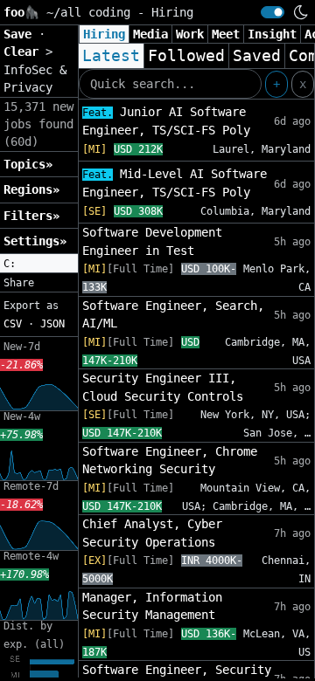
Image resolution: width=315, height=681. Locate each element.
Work (190, 34)
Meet (226, 34)
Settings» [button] (35, 241)
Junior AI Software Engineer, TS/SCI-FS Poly (166, 121)
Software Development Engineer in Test (152, 241)
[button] (39, 263)
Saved (257, 56)
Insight (272, 34)
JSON (52, 324)
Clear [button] (25, 51)
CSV (13, 324)
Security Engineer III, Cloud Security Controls (162, 386)
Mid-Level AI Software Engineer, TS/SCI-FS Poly (174, 183)
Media (150, 34)
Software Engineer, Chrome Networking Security (169, 460)
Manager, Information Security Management (152, 606)
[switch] (272, 12)
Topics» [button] (28, 164)
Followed (186, 56)
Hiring (104, 34)
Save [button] (21, 34)
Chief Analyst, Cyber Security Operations (152, 532)
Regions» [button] (32, 189)
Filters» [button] (32, 216)
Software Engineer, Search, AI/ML (173, 314)
